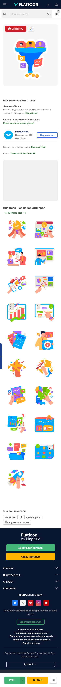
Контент (8, 568)
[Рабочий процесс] (44, 451)
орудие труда (33, 517)
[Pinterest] (30, 603)
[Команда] (16, 229)
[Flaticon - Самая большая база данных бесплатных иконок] (26, 4)
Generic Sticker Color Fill (23, 153)
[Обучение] (16, 257)
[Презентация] (44, 257)
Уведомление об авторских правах (31, 639)
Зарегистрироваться (30, 621)
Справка (8, 581)
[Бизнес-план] (16, 312)
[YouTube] (46, 603)
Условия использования (30, 629)
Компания (9, 588)
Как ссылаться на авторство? (18, 123)
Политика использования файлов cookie (31, 636)
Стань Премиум (30, 556)
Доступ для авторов (30, 548)
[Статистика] (16, 396)
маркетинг (10, 517)
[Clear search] (41, 14)
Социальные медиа (30, 594)
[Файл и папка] (16, 451)
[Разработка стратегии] (44, 284)
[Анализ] (16, 423)
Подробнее (31, 112)
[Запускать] (16, 479)
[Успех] (16, 368)
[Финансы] (44, 396)
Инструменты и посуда (17, 522)
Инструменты (11, 575)
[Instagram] (38, 603)
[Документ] (16, 340)
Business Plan (38, 146)
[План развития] (44, 229)
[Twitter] (23, 603)
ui (21, 517)
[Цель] (44, 340)
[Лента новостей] (44, 312)
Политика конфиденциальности (31, 632)
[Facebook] (15, 603)
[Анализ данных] (44, 423)
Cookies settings (31, 643)
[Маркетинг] (16, 284)
